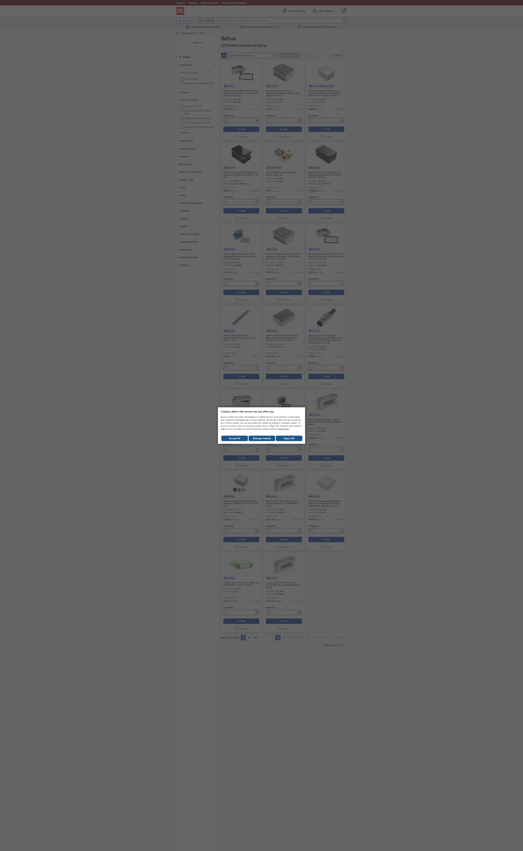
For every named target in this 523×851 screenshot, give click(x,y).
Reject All (289, 438)
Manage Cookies (262, 438)
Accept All (234, 438)
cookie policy (283, 429)
